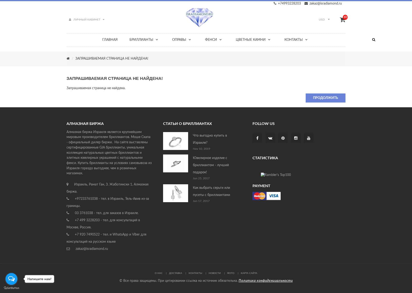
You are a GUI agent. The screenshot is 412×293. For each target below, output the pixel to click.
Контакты (195, 273)
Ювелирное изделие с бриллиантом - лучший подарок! (211, 165)
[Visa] (266, 195)
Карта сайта (249, 273)
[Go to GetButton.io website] (11, 288)
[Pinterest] (283, 138)
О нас (159, 273)
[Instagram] (296, 138)
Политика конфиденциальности (266, 281)
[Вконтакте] (270, 138)
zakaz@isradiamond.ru (325, 3)
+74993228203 (289, 3)
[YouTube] (308, 138)
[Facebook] (257, 138)
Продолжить (325, 98)
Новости (215, 273)
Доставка (175, 273)
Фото (230, 273)
